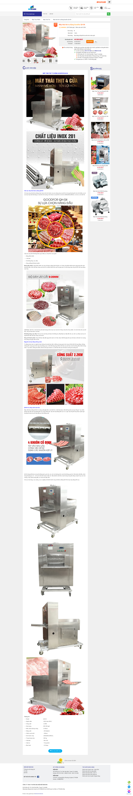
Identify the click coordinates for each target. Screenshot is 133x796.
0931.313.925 (75, 773)
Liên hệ (25, 772)
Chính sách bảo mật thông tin (89, 774)
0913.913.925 (88, 50)
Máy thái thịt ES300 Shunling (100, 191)
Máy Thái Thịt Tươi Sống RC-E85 (100, 91)
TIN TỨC (45, 13)
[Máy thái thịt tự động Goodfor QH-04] (29, 60)
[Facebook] (38, 776)
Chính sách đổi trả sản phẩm (89, 771)
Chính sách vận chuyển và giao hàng (91, 776)
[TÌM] (108, 13)
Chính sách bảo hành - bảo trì (89, 772)
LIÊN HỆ (51, 13)
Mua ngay (90, 41)
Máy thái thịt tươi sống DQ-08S (100, 165)
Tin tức (25, 771)
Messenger (129, 793)
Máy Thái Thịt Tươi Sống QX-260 (100, 116)
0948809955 (60, 779)
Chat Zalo (129, 789)
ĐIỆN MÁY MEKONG (39, 793)
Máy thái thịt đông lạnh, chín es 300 (100, 140)
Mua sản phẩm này (56, 751)
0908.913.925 (97, 50)
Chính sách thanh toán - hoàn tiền (90, 769)
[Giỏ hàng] (109, 2)
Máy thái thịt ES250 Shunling (100, 216)
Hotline (129, 784)
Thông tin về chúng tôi (29, 769)
